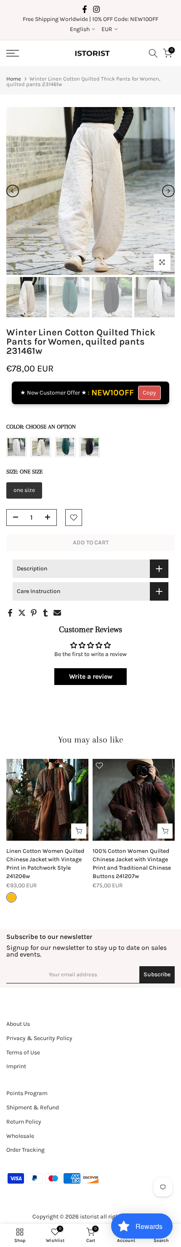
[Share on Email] (57, 613)
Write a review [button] (90, 676)
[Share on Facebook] (10, 613)
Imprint (16, 1066)
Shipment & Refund (32, 1107)
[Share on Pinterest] (33, 613)
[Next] (168, 191)
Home (13, 78)
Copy (149, 392)
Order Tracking (25, 1149)
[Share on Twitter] (22, 613)
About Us (18, 1023)
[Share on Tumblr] (45, 613)
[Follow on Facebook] (84, 9)
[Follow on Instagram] (96, 9)
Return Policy (23, 1121)
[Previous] (12, 191)
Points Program (27, 1093)
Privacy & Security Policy (39, 1038)
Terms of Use (23, 1052)
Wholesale (20, 1136)
